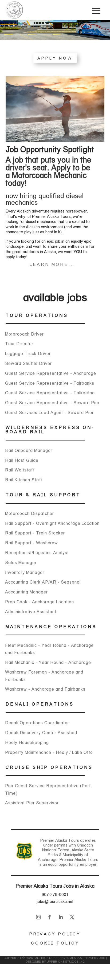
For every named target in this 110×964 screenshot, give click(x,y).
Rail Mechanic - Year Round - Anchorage (48, 662)
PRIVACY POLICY (55, 934)
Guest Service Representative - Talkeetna (50, 393)
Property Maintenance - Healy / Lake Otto (49, 752)
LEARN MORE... (53, 264)
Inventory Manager (24, 572)
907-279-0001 (55, 894)
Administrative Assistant (30, 611)
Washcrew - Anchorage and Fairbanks (45, 689)
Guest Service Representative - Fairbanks (49, 383)
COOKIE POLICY (55, 943)
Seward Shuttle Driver (28, 363)
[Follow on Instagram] (38, 917)
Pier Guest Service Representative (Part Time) (48, 789)
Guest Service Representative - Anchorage (50, 373)
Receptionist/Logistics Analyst (37, 552)
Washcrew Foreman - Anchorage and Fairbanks (44, 676)
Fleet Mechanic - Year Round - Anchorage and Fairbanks (49, 649)
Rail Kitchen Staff (24, 480)
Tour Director (19, 343)
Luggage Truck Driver (28, 353)
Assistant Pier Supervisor (32, 803)
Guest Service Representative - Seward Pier (52, 402)
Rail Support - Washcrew (31, 543)
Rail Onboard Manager (28, 450)
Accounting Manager (26, 592)
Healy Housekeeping (27, 742)
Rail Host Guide (21, 460)
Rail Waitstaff (20, 470)
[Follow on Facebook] (49, 917)
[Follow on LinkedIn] (60, 917)
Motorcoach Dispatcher (29, 513)
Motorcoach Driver (24, 334)
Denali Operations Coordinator (37, 723)
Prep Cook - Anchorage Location (39, 602)
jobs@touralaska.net (55, 901)
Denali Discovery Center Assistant (41, 732)
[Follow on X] (71, 917)
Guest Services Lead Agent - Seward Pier (49, 412)
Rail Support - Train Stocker (35, 533)
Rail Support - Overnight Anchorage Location (52, 523)
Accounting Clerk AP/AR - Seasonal (43, 582)
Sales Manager (21, 562)
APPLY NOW (55, 58)
